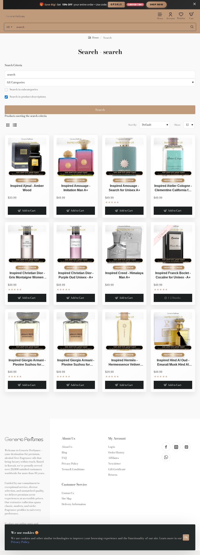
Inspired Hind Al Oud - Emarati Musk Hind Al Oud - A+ (173, 363)
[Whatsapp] (166, 457)
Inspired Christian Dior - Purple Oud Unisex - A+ (75, 275)
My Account (117, 438)
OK (186, 537)
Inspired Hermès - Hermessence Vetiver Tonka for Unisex (124, 363)
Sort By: (132, 125)
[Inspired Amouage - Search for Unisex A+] (124, 157)
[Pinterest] (186, 447)
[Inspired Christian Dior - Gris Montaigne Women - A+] (27, 244)
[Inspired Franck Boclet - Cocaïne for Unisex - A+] (173, 244)
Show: (177, 125)
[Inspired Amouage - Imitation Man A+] (75, 157)
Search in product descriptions (27, 97)
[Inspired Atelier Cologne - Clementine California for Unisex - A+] (173, 157)
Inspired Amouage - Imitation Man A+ (75, 188)
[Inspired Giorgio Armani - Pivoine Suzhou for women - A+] (27, 331)
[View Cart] (191, 15)
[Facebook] (166, 447)
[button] (27, 211)
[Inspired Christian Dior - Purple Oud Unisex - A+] (75, 244)
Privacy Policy (20, 542)
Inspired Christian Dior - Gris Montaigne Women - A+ (27, 275)
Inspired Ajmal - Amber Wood (27, 188)
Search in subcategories (23, 89)
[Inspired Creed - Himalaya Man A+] (124, 244)
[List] (15, 125)
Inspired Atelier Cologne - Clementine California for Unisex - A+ (173, 188)
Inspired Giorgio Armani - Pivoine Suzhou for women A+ (75, 363)
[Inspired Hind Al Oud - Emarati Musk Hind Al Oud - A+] (173, 331)
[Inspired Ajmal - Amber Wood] (27, 157)
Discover (189, 4)
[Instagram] (176, 447)
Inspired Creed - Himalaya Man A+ (124, 275)
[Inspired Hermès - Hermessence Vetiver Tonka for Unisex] (124, 331)
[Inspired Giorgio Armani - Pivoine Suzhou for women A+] (75, 331)
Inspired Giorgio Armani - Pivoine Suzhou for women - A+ (27, 363)
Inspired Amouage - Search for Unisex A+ (124, 188)
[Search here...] (192, 27)
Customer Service (74, 484)
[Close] (194, 4)
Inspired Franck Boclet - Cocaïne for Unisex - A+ (173, 275)
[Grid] (8, 125)
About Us (68, 438)
